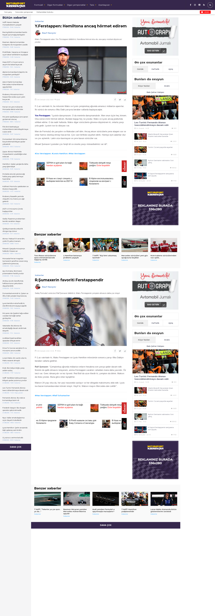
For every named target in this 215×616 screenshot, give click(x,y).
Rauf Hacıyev (49, 33)
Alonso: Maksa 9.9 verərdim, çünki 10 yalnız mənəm (13, 240)
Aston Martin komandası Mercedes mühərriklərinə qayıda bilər (12, 84)
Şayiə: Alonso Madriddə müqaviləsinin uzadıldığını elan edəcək (14, 154)
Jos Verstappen (43, 153)
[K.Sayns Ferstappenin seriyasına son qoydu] (140, 176)
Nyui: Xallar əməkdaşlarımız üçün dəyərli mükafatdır (13, 419)
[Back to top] (208, 609)
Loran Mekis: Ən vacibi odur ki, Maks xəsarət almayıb (14, 359)
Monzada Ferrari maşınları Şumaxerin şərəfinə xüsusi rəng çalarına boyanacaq (15, 261)
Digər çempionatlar (76, 5)
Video (206, 12)
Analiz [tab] (167, 86)
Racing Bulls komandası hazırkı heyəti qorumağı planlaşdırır (14, 33)
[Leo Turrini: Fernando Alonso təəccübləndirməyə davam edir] (155, 107)
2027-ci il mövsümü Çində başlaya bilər (12, 210)
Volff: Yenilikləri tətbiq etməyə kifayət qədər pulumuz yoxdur (14, 379)
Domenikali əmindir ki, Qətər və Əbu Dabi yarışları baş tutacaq (15, 294)
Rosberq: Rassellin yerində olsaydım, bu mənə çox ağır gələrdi (13, 198)
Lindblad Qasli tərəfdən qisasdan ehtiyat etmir (11, 339)
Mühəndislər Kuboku (45, 12)
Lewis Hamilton (60, 153)
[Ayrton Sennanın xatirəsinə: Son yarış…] (140, 162)
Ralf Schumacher (62, 395)
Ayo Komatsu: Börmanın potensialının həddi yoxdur (13, 272)
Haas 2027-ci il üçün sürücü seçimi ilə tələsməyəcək (13, 63)
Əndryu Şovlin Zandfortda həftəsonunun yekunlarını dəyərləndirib (12, 283)
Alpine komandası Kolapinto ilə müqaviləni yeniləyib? (14, 73)
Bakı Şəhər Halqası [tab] (155, 92)
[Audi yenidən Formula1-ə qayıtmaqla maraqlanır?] (105, 499)
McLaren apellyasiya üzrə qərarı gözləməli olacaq (15, 118)
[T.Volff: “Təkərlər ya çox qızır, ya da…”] (47, 499)
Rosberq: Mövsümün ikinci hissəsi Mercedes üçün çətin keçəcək (13, 96)
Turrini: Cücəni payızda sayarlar (160, 147)
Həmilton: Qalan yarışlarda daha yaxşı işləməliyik (15, 165)
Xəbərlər (39, 21)
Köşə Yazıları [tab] (144, 86)
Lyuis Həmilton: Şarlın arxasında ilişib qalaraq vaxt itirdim (14, 429)
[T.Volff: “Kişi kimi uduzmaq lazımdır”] (105, 245)
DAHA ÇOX (15, 447)
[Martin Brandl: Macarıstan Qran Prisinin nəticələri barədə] (140, 136)
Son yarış (8, 12)
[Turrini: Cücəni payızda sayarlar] (140, 149)
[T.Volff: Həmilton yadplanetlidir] (134, 499)
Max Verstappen (77, 153)
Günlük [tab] (140, 69)
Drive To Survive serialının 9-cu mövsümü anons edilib (14, 349)
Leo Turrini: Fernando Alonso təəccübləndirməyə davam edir (15, 389)
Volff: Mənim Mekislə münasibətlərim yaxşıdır (12, 23)
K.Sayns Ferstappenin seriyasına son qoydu (161, 175)
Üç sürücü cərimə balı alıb (12, 438)
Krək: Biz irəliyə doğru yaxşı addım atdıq (13, 369)
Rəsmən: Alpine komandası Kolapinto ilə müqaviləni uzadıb (15, 43)
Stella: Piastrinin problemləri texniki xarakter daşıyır (13, 220)
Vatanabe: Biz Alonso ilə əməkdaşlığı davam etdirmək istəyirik (14, 328)
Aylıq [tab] (170, 69)
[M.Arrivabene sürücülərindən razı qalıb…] (164, 245)
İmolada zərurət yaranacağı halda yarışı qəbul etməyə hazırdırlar (13, 176)
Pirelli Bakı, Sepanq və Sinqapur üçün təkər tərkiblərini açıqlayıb (15, 53)
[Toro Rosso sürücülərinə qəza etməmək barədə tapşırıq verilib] (47, 245)
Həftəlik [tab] (155, 69)
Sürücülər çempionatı (24, 12)
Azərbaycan (104, 5)
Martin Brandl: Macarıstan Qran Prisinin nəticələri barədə (160, 135)
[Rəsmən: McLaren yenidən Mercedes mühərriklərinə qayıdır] (76, 499)
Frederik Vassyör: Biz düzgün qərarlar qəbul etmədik (14, 409)
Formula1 (38, 5)
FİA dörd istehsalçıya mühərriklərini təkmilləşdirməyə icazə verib (15, 129)
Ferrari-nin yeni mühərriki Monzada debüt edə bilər (12, 108)
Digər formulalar (55, 5)
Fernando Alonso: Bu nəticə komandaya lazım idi (13, 399)
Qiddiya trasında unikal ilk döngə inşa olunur (12, 230)
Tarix (92, 5)
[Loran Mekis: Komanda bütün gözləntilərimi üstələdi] (164, 499)
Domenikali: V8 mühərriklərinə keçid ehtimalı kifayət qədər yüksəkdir (14, 141)
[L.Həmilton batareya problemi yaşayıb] (76, 245)
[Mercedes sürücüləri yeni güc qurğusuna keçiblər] (134, 245)
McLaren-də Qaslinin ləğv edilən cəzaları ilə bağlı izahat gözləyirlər (15, 315)
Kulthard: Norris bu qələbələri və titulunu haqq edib (15, 187)
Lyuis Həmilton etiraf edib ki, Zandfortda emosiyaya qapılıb (14, 304)
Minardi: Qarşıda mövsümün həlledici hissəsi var (13, 250)
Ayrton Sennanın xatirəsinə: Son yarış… (161, 161)
